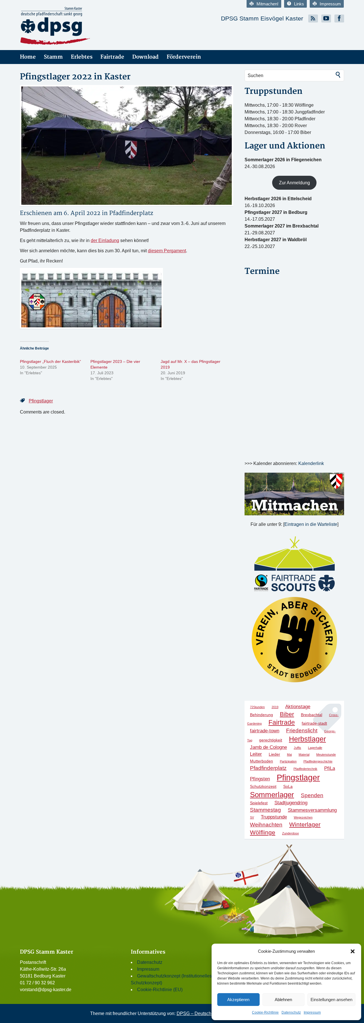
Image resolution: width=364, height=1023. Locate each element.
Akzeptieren (238, 999)
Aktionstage (297, 706)
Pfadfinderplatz (131, 213)
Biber (287, 714)
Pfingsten (260, 779)
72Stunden (257, 707)
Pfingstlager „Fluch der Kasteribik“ (50, 361)
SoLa (288, 786)
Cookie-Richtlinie (265, 1012)
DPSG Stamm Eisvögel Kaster (262, 18)
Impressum (312, 1012)
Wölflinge (262, 832)
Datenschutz (291, 1012)
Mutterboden (261, 761)
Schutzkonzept (263, 786)
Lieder (274, 754)
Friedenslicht (301, 730)
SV (252, 817)
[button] (352, 951)
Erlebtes (81, 57)
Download (145, 57)
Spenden (312, 795)
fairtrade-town (264, 730)
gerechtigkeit (270, 740)
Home (28, 57)
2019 (275, 707)
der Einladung (105, 240)
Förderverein (184, 57)
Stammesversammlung (312, 810)
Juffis (297, 747)
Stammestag (265, 810)
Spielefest (259, 803)
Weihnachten (266, 825)
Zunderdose (290, 833)
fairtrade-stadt (314, 723)
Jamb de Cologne (268, 747)
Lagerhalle (315, 747)
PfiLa (329, 768)
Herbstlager (307, 739)
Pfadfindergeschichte (317, 761)
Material (304, 754)
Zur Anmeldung (294, 182)
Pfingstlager (41, 400)
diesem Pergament (167, 250)
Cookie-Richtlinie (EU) (160, 989)
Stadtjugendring (290, 802)
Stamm (53, 57)
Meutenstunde (326, 754)
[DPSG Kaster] (71, 26)
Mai (289, 754)
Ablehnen (283, 999)
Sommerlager (272, 794)
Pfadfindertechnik (305, 768)
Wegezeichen (303, 817)
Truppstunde (274, 817)
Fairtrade (112, 57)
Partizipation (288, 761)
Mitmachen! (267, 3)
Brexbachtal (311, 714)
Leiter (256, 754)
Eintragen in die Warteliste (310, 524)
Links (299, 3)
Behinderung (261, 714)
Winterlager (304, 824)
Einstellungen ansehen (331, 999)
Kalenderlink (311, 463)
